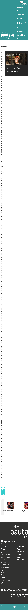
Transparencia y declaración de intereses (6, 553)
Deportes (20, 31)
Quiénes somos (4, 545)
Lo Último (20, 39)
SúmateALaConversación (10, 590)
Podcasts (20, 7)
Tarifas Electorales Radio (5, 572)
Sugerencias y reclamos (5, 566)
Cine (3, 487)
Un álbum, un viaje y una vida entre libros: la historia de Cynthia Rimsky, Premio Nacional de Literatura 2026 (16, 69)
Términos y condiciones (5, 560)
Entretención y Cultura (21, 22)
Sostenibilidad (21, 35)
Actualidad (20, 14)
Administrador (4, 167)
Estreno (3, 490)
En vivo (3, 606)
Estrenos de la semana (3, 493)
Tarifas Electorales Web (5, 580)
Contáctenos (21, 554)
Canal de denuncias (21, 558)
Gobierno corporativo (21, 545)
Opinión (19, 27)
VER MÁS (25, 74)
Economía (20, 18)
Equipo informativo (21, 550)
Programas (20, 11)
